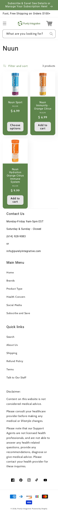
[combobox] (29, 34)
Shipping (11, 353)
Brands (10, 280)
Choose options (15, 126)
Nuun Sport (15, 102)
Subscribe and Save (18, 313)
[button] (4, 23)
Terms (10, 369)
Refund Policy (14, 361)
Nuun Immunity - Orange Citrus (42, 105)
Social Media (14, 305)
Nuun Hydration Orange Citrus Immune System (15, 176)
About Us (12, 344)
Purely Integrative (24, 509)
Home (10, 272)
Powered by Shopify (39, 509)
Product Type (14, 288)
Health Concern (15, 296)
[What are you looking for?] (51, 34)
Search (10, 336)
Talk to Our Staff (16, 377)
